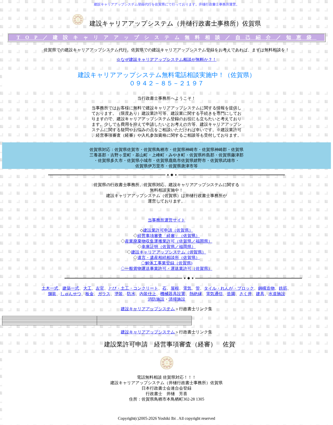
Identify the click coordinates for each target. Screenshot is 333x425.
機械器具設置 (172, 293)
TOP (30, 37)
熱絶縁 (195, 293)
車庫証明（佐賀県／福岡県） (169, 246)
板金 (89, 293)
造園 (231, 293)
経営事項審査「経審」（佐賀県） (168, 235)
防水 (131, 293)
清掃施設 (177, 299)
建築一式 (70, 288)
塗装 (118, 293)
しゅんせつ (70, 293)
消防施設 (156, 299)
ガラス (104, 293)
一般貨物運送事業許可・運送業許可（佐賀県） (168, 268)
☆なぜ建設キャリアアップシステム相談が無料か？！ (166, 59)
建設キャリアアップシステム (148, 309)
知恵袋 (301, 37)
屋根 (175, 288)
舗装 (52, 293)
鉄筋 (283, 288)
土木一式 (50, 288)
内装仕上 (147, 293)
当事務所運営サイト (166, 220)
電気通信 (214, 293)
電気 (187, 288)
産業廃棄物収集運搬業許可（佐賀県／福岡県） (168, 241)
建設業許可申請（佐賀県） (168, 230)
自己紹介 (255, 37)
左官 (100, 288)
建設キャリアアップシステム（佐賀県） (168, 252)
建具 (260, 293)
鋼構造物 (266, 288)
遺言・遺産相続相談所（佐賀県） (168, 257)
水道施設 (276, 293)
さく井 (245, 293)
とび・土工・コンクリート (133, 288)
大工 (87, 288)
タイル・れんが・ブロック (229, 288)
